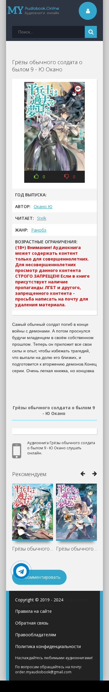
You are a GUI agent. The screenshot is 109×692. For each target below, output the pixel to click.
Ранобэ (38, 230)
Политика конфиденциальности (48, 646)
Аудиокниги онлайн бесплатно (51, 602)
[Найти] (91, 32)
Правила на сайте (33, 611)
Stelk (41, 218)
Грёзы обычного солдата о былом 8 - (32, 548)
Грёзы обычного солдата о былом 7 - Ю (76, 548)
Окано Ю (43, 206)
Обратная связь (31, 623)
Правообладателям (35, 634)
